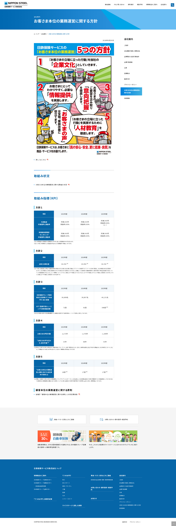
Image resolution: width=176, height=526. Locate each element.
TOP (173, 523)
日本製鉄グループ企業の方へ (42, 489)
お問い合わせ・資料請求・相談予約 (102, 488)
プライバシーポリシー (130, 85)
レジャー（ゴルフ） (67, 499)
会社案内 (163, 4)
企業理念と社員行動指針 (126, 486)
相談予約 (140, 4)
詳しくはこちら (41, 160)
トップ (37, 34)
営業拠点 (127, 73)
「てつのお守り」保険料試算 (43, 499)
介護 (63, 489)
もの (63, 495)
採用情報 (127, 98)
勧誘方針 (121, 499)
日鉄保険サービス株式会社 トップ (48, 468)
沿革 (125, 68)
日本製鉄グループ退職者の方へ (43, 483)
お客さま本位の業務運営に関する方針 (132, 91)
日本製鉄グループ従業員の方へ (43, 480)
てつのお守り (66, 475)
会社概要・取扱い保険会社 (132, 51)
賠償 (63, 492)
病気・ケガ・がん (66, 486)
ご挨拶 (126, 45)
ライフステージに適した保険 (72, 505)
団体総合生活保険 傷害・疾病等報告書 (102, 480)
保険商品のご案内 (151, 4)
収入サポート (66, 483)
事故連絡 (108, 4)
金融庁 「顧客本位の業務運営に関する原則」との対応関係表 (57, 394)
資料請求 (131, 4)
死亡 (63, 480)
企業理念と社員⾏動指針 (131, 57)
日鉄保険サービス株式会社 (16, 4)
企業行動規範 (128, 62)
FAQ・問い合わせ (119, 4)
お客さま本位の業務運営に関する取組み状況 (51, 185)
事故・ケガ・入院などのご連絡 (101, 475)
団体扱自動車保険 (41, 486)
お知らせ (94, 498)
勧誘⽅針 (127, 79)
